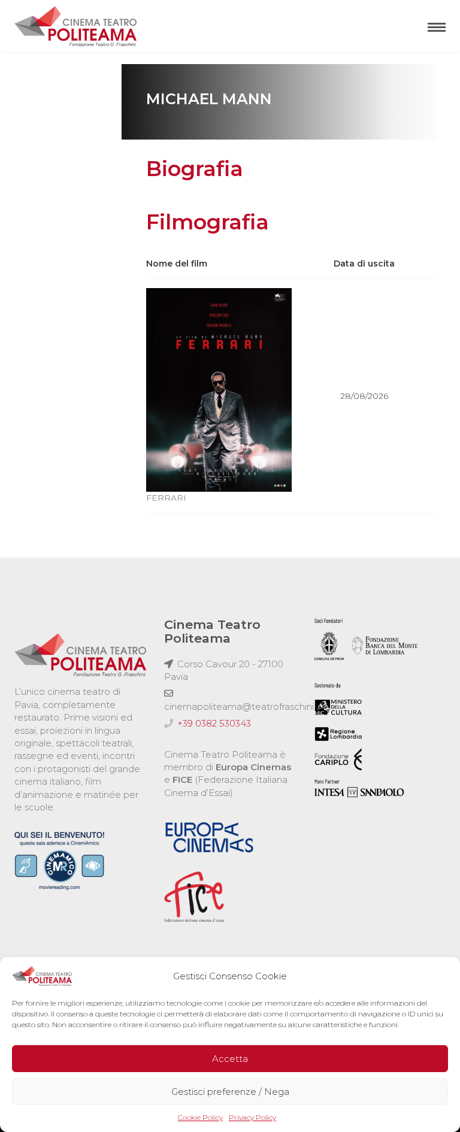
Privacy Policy (252, 1117)
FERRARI (166, 497)
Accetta (230, 1058)
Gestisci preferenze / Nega (230, 1091)
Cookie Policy (200, 1117)
